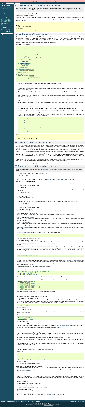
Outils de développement (43, 3)
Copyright (36, 403)
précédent (72, 3)
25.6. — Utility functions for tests (6, 16)
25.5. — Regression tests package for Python (6, 8)
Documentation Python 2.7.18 (11, 401)
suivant (75, 3)
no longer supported (34, 1)
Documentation (23, 3)
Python (3, 3)
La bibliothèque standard (32, 3)
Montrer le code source (5, 29)
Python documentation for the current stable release (66, 1)
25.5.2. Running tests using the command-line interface (7, 13)
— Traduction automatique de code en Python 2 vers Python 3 (6, 20)
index (83, 3)
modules (79, 3)
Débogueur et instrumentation (4, 25)
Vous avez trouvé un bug (48, 405)
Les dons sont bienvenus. (54, 404)
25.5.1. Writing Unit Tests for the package (6, 10)
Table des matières (6, 5)
